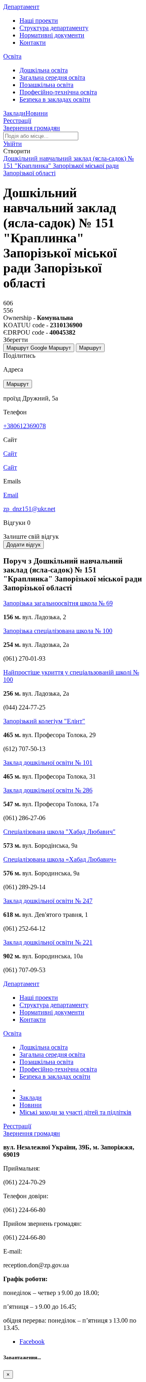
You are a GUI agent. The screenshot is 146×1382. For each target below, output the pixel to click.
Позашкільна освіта (46, 84)
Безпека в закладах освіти (54, 99)
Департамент (21, 6)
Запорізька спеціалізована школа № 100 (57, 630)
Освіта (12, 56)
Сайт (10, 467)
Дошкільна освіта (43, 70)
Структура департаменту (53, 27)
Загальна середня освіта (52, 77)
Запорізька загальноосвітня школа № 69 (58, 603)
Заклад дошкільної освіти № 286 (47, 790)
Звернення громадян (31, 127)
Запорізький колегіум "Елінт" (44, 721)
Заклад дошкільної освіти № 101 (47, 762)
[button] (12, 143)
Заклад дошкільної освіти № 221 (47, 942)
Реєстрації (17, 120)
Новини (37, 113)
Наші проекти (38, 20)
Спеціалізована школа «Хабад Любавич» (59, 859)
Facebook (32, 1341)
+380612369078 (24, 425)
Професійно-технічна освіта (58, 92)
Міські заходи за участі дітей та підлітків (75, 1112)
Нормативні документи (51, 35)
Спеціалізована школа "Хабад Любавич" (59, 831)
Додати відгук (23, 545)
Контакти (32, 42)
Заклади (14, 113)
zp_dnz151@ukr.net (29, 508)
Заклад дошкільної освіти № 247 (47, 900)
